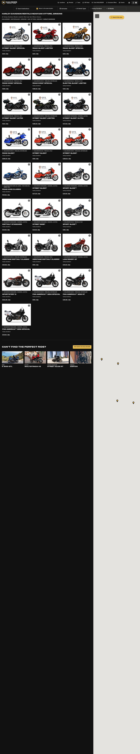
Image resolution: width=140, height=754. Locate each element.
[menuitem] (61, 2)
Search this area (117, 17)
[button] (16, 39)
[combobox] (25, 8)
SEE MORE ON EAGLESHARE (82, 347)
